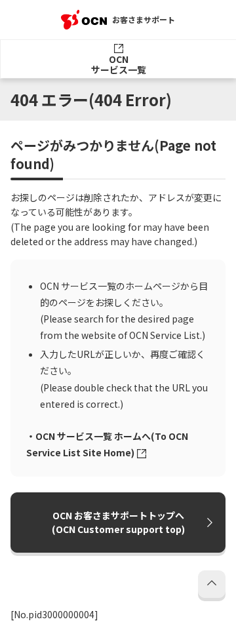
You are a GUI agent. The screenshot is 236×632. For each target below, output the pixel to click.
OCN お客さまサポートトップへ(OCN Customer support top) (118, 522)
